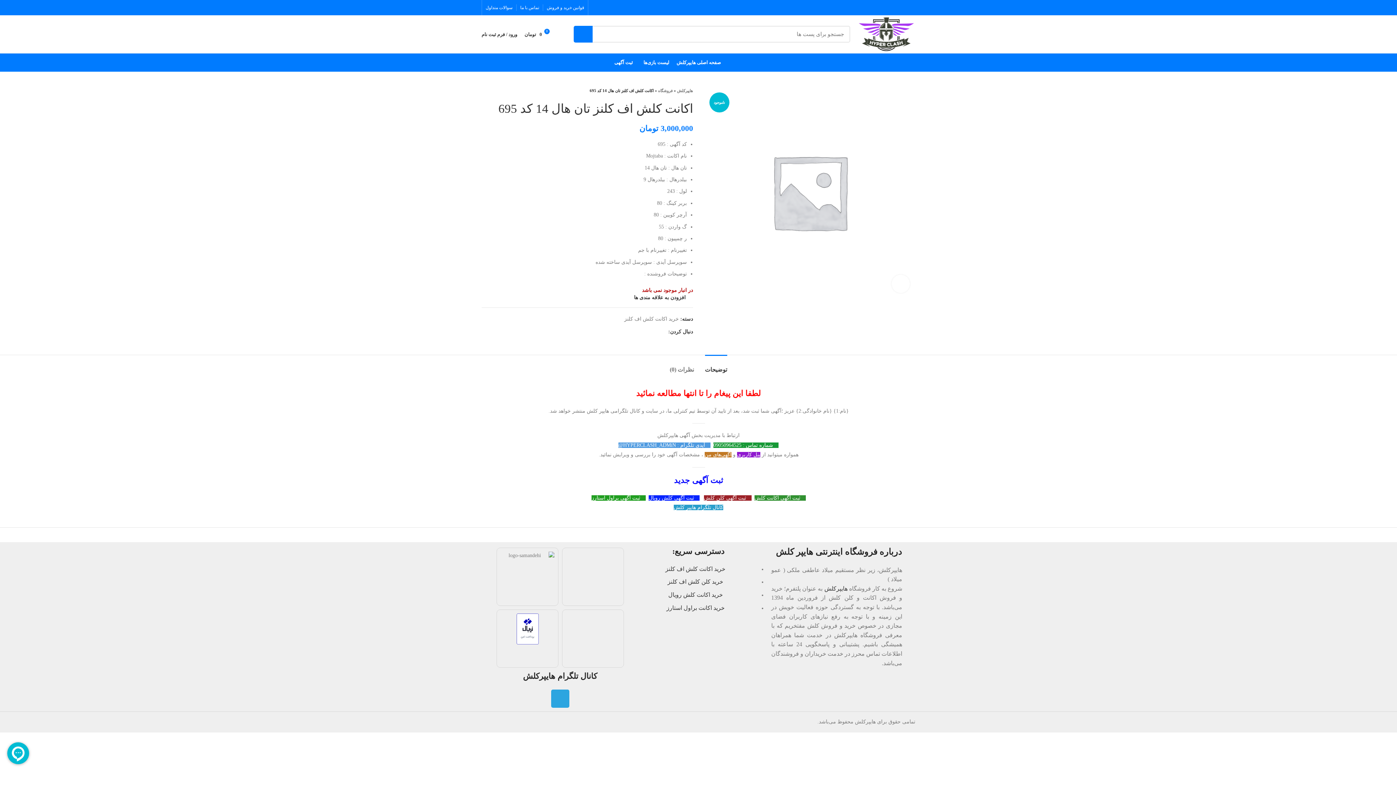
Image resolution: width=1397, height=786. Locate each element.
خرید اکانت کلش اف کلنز (651, 319)
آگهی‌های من (718, 454)
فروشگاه (665, 90)
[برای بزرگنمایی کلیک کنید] (901, 284)
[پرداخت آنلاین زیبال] (528, 628)
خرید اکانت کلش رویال (695, 595)
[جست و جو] (583, 34)
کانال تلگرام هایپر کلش (698, 507)
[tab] (716, 366)
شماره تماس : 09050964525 (744, 445)
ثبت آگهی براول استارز (617, 498)
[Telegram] (560, 699)
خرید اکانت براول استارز (695, 608)
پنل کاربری (748, 454)
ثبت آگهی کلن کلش (726, 498)
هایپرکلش (685, 90)
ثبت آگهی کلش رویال (672, 498)
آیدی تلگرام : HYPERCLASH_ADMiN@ (662, 445)
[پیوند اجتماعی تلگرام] (662, 332)
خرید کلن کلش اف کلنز (695, 582)
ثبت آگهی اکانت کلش (778, 498)
